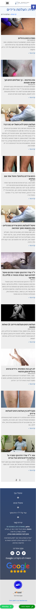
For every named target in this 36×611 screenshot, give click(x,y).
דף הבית (13, 14)
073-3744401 (20, 527)
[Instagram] (12, 553)
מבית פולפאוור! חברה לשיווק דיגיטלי (18, 600)
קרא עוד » (31, 53)
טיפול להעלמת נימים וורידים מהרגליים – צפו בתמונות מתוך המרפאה (18, 226)
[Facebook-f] (24, 553)
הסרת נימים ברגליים (26, 38)
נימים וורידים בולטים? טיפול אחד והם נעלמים (19, 177)
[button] (33, 7)
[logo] (22, 3)
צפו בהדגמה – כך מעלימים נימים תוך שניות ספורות (19, 81)
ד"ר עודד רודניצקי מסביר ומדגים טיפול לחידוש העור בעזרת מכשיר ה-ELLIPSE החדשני (18, 275)
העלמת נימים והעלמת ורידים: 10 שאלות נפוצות (18, 326)
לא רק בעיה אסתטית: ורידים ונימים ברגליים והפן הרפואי (20, 370)
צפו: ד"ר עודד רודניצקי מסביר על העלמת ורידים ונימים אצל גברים (21, 456)
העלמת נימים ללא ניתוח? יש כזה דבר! (19, 124)
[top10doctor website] (18, 585)
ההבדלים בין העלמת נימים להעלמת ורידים (20, 412)
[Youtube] (18, 553)
